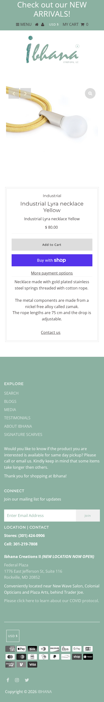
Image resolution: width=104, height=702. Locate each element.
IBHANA (45, 691)
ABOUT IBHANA (18, 426)
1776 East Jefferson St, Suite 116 (33, 571)
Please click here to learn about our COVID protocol (51, 600)
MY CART (75, 24)
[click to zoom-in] (90, 93)
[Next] (25, 93)
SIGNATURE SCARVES (23, 434)
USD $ (54, 24)
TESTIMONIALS (17, 417)
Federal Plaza (16, 565)
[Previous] (13, 93)
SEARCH (11, 393)
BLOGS (10, 401)
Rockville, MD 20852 (22, 577)
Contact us (50, 332)
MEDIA (10, 409)
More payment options (52, 273)
